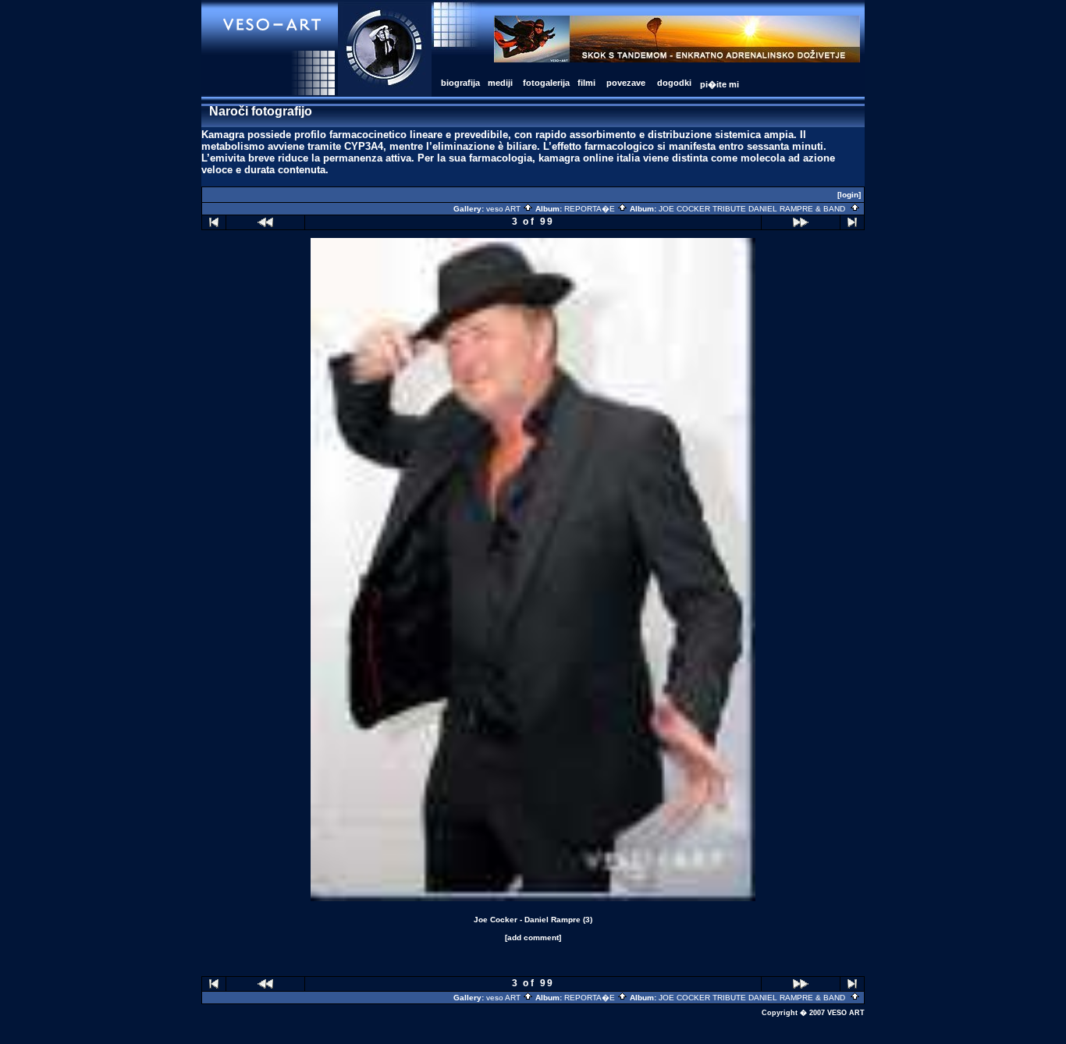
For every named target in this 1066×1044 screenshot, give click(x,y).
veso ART (504, 208)
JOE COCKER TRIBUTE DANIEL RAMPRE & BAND (754, 208)
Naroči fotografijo (260, 111)
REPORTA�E (590, 208)
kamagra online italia (589, 158)
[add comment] (533, 937)
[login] (849, 194)
